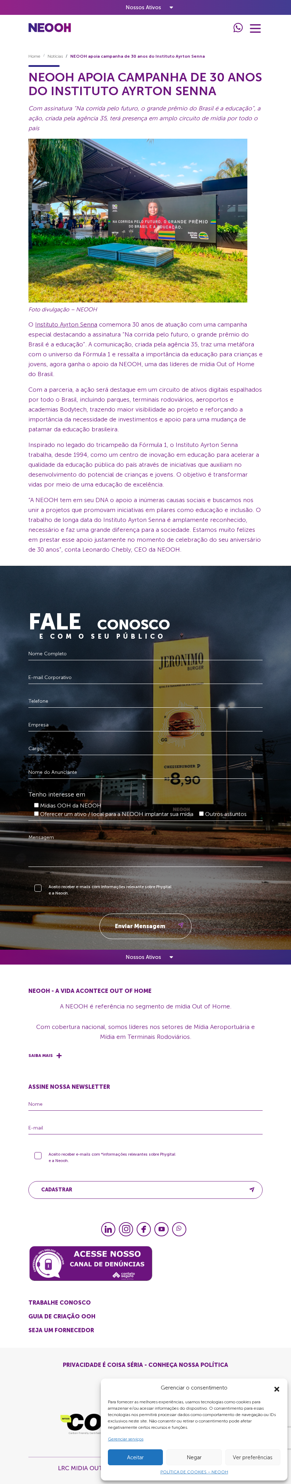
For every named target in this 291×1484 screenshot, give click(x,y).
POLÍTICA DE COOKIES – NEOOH (194, 1471)
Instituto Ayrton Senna (66, 324)
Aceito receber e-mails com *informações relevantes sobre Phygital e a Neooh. (112, 1157)
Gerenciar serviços (125, 1439)
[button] (276, 1387)
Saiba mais (40, 1055)
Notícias (55, 56)
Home (34, 56)
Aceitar (135, 1457)
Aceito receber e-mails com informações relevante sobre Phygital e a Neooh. (110, 890)
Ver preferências (253, 1457)
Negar (194, 1457)
